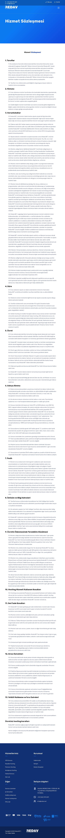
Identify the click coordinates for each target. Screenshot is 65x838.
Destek (58, 2)
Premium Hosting (10, 767)
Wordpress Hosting (10, 770)
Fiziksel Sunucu (9, 773)
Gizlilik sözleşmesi (10, 795)
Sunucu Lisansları (10, 788)
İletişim (36, 763)
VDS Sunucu (8, 760)
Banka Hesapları (38, 767)
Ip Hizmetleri (9, 792)
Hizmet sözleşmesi (10, 798)
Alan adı (7, 777)
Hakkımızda (37, 760)
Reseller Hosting (10, 763)
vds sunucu (56, 830)
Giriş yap (49, 2)
